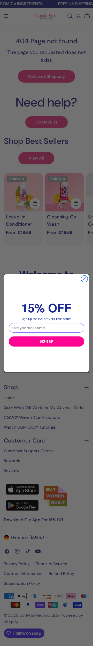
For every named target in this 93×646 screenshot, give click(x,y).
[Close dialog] (84, 278)
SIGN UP (46, 341)
